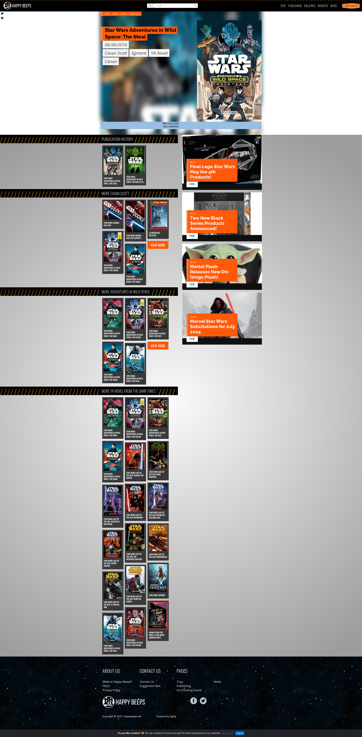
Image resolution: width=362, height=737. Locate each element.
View (192, 184)
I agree (240, 733)
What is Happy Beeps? (117, 682)
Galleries (309, 5)
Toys (283, 5)
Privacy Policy (111, 690)
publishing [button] (295, 5)
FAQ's (106, 686)
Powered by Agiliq (166, 716)
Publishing (184, 686)
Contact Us (147, 682)
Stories (115, 13)
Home (107, 13)
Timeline (123, 13)
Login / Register (350, 5)
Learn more (227, 733)
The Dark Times (134, 13)
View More (158, 244)
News (333, 5)
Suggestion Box (150, 686)
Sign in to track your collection (170, 125)
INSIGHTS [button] (323, 5)
